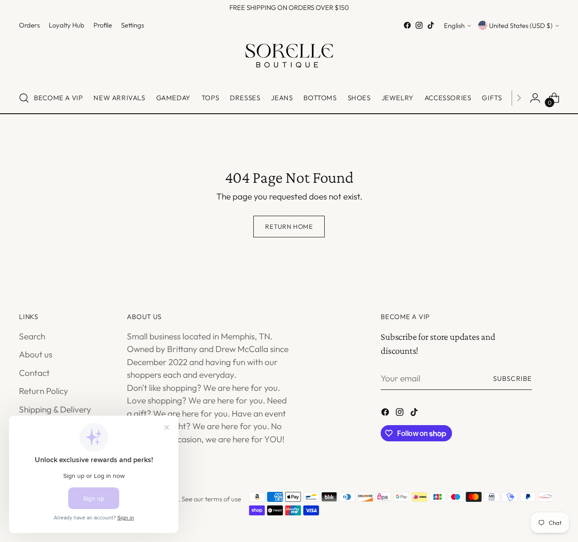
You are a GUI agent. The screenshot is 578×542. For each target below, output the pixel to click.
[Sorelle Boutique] (289, 57)
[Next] (519, 98)
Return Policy (43, 390)
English (454, 25)
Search (32, 336)
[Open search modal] (24, 98)
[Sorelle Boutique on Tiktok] (431, 25)
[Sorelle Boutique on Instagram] (419, 25)
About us (35, 354)
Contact (34, 372)
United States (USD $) (521, 25)
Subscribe (512, 378)
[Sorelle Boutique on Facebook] (407, 25)
